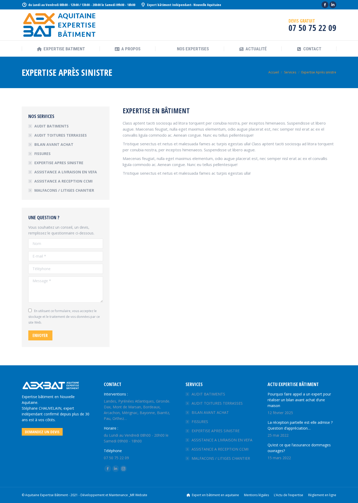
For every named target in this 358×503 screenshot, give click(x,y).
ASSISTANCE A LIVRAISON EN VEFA (65, 171)
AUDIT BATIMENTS (51, 126)
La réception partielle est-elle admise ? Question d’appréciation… (301, 425)
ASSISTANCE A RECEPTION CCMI (63, 181)
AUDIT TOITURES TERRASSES (60, 135)
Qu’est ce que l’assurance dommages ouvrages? (299, 447)
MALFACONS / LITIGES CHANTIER (64, 190)
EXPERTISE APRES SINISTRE (58, 162)
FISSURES (42, 153)
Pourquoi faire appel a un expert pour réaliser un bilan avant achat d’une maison (299, 400)
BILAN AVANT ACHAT (53, 144)
